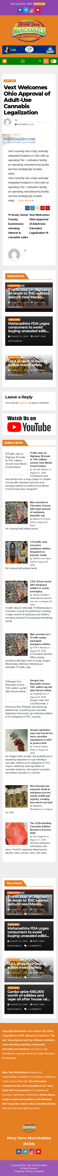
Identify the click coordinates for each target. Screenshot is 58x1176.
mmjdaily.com (39, 694)
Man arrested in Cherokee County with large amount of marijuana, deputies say (40, 509)
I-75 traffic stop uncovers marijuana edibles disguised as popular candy (40, 548)
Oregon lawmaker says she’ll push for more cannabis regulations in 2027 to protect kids (41, 736)
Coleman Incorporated (34, 1171)
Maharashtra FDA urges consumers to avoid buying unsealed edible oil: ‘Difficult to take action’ (28, 331)
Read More (24, 200)
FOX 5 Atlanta (40, 647)
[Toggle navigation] (23, 61)
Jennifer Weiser (40, 469)
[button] (40, 61)
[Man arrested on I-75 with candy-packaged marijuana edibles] (16, 644)
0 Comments (34, 914)
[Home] (4, 61)
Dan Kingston (39, 836)
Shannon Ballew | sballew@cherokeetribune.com (40, 598)
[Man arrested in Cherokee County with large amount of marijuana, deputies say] (16, 512)
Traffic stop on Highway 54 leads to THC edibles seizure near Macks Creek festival (29, 295)
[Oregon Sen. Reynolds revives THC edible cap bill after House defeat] (16, 690)
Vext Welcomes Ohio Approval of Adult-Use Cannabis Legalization (27, 100)
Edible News (10, 81)
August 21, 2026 (19, 302)
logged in (24, 403)
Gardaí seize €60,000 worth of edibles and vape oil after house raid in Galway (28, 997)
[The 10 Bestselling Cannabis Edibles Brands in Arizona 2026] (16, 833)
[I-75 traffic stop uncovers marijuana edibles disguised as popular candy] (16, 552)
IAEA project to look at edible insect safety (27, 363)
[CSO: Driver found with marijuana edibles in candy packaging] (16, 591)
